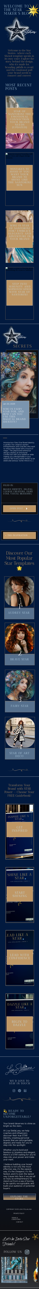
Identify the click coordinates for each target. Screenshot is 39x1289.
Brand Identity (12, 489)
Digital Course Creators (18, 490)
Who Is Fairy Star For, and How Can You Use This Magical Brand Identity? (14, 415)
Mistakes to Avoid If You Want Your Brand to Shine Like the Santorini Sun (19, 177)
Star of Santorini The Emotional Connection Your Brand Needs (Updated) (19, 119)
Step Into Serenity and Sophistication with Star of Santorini (20, 289)
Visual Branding (21, 493)
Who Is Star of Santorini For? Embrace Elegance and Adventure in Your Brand (19, 232)
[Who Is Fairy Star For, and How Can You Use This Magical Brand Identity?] (18, 382)
